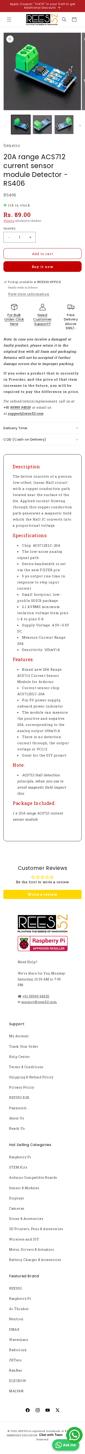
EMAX (14, 1329)
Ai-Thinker (19, 1309)
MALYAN (16, 1391)
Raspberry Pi (20, 1157)
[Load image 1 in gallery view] (20, 124)
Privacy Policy (21, 1087)
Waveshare (18, 1339)
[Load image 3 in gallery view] (64, 124)
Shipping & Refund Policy (31, 1077)
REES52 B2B (19, 1097)
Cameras (16, 1208)
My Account (19, 1036)
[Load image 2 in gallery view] (42, 124)
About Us (16, 1118)
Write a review (42, 894)
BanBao (15, 1370)
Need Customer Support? (42, 319)
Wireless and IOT (24, 1239)
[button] (9, 20)
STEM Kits (18, 1167)
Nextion (16, 1319)
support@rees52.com (39, 1002)
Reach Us (17, 1128)
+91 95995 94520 (35, 996)
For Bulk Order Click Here (14, 319)
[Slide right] (80, 126)
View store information (28, 294)
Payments (18, 1108)
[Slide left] (5, 126)
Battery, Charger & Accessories (35, 1260)
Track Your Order (24, 1046)
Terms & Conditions (26, 1067)
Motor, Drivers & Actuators (31, 1249)
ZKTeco (15, 1360)
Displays (16, 1198)
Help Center (19, 1057)
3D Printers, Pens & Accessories (36, 1229)
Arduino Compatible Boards (33, 1177)
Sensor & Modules (24, 1188)
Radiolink (18, 1350)
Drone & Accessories (26, 1218)
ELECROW (17, 1381)
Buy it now (42, 266)
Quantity (9, 228)
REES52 (15, 1288)
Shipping (8, 220)
